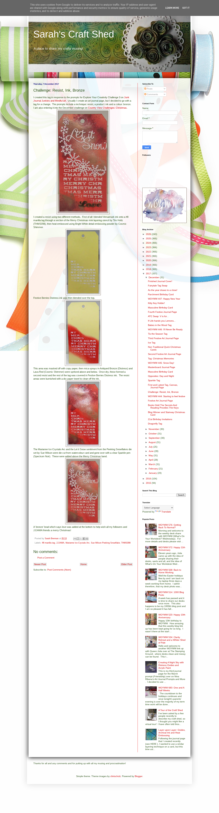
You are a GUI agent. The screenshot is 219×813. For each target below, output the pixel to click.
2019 (149, 265)
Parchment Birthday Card (161, 294)
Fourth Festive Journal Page (162, 312)
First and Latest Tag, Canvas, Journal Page (163, 386)
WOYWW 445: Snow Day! (161, 363)
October (153, 433)
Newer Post (40, 564)
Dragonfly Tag (155, 423)
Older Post (126, 564)
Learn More (172, 8)
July (151, 446)
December (154, 277)
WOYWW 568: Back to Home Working (169, 571)
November (154, 429)
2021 (149, 256)
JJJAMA (60, 543)
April (151, 459)
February (154, 468)
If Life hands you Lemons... (162, 320)
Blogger (138, 776)
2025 (149, 238)
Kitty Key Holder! (156, 303)
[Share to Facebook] (84, 538)
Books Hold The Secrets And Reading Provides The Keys (163, 406)
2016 (149, 478)
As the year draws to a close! (162, 290)
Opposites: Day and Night (161, 376)
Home (83, 564)
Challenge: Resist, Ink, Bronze (163, 392)
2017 (149, 273)
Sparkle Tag (154, 380)
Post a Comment (45, 557)
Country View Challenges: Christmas (107, 107)
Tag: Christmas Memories (161, 358)
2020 (149, 260)
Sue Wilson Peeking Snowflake (105, 543)
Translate (166, 511)
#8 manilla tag (48, 543)
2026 (149, 234)
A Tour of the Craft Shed (170, 710)
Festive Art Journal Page (160, 400)
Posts (149, 88)
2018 (149, 269)
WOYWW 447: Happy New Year (164, 298)
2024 (149, 243)
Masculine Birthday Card (160, 307)
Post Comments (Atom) (59, 569)
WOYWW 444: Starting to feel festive (166, 396)
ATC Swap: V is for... (158, 316)
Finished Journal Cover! (160, 281)
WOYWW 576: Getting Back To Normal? (169, 526)
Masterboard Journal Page (161, 367)
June (151, 451)
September (154, 438)
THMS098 (126, 543)
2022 (149, 251)
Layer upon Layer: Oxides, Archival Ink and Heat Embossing (171, 733)
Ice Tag (151, 342)
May (151, 455)
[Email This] (74, 538)
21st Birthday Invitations (160, 419)
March (152, 464)
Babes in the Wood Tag (160, 325)
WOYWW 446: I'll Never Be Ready (165, 329)
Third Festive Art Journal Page (163, 338)
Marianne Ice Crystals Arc (78, 543)
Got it (186, 8)
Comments (152, 94)
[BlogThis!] (78, 538)
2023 (149, 247)
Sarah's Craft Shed (73, 34)
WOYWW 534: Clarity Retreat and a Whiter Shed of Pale (171, 640)
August (152, 442)
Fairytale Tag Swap (157, 285)
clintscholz (115, 776)
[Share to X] (81, 538)
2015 (149, 483)
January (153, 473)
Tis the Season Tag (157, 333)
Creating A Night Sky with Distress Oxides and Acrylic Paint (171, 665)
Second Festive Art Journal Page (164, 354)
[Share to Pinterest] (87, 538)
